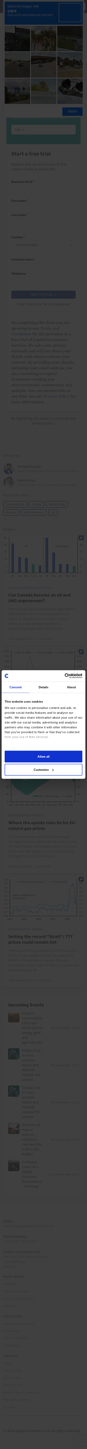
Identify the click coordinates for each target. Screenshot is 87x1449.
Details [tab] (44, 687)
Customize (41, 769)
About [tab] (71, 687)
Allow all (43, 756)
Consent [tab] (16, 687)
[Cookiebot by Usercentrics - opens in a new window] (64, 676)
